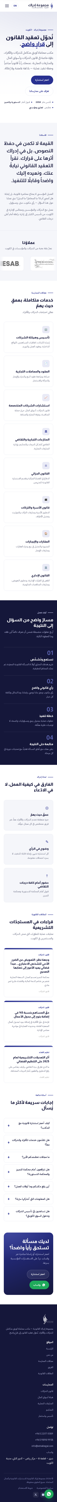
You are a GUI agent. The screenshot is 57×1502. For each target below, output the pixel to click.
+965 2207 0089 (44, 1433)
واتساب (37, 1285)
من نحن (49, 1355)
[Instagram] (43, 1495)
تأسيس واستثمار (46, 1416)
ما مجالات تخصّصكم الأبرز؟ (36, 1157)
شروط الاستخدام (25, 1488)
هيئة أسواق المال (45, 1397)
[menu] (7, 5)
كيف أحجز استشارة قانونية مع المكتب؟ (34, 1125)
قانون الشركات (47, 1391)
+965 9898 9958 (44, 1440)
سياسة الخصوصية (45, 1488)
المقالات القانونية (45, 1373)
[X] (36, 1495)
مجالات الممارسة (45, 1361)
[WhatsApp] (49, 1494)
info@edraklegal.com (42, 1446)
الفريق (50, 1367)
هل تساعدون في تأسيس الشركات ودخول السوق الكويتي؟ (33, 1213)
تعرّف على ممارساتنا (39, 91)
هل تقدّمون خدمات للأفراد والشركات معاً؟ (31, 1142)
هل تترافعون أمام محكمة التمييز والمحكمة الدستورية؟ (33, 1172)
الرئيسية (49, 1348)
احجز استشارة (42, 80)
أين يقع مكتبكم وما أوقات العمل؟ (32, 1186)
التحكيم (49, 1409)
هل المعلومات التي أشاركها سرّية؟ (32, 1199)
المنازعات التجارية (45, 1403)
